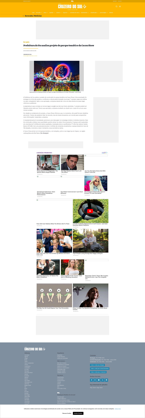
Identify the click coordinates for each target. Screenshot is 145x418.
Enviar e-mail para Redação (97, 365)
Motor (26, 388)
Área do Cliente (26, 1)
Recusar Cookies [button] (67, 413)
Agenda (26, 356)
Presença (27, 398)
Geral (45, 12)
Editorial (26, 377)
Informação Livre (28, 382)
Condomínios (27, 366)
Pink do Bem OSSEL (61, 388)
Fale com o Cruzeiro (61, 363)
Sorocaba (38, 12)
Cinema (26, 364)
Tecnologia (27, 403)
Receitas (26, 391)
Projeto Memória (61, 356)
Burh (58, 387)
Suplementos (84, 12)
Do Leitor (27, 369)
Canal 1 (26, 361)
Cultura (58, 12)
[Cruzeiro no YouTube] (99, 380)
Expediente (59, 355)
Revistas (26, 393)
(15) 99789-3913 (100, 358)
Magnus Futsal (28, 385)
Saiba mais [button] (118, 408)
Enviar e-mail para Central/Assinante (100, 368)
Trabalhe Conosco (61, 372)
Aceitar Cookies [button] (78, 413)
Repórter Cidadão (61, 371)
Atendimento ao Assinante (63, 364)
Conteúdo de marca (74, 12)
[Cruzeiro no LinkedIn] (106, 380)
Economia (27, 375)
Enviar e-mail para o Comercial (98, 372)
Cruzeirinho (27, 367)
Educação (27, 371)
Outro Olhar (27, 396)
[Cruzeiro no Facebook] (91, 380)
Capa (33, 12)
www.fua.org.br (60, 397)
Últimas (111, 12)
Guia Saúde (27, 380)
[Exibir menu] (120, 6)
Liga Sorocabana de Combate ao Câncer (66, 401)
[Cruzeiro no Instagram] (95, 380)
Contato (120, 1)
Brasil (26, 360)
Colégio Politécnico (61, 398)
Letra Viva (27, 383)
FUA (58, 393)
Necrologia (27, 395)
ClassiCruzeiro (60, 377)
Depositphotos (60, 385)
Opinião (51, 12)
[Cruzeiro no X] (102, 380)
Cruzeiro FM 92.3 (61, 380)
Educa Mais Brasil (29, 372)
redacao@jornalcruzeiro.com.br (30, 55)
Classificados (94, 12)
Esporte (65, 12)
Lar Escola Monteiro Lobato (63, 400)
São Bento (27, 399)
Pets (26, 390)
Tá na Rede (27, 401)
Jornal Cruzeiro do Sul (72, 6)
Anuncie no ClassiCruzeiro (63, 367)
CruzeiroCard (60, 379)
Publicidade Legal (61, 369)
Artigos (26, 358)
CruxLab (59, 382)
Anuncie (115, 1)
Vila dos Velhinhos (61, 403)
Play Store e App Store (96, 387)
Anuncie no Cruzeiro (61, 366)
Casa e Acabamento (29, 363)
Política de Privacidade (62, 358)
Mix (25, 387)
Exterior (26, 379)
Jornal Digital (103, 12)
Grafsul (58, 383)
